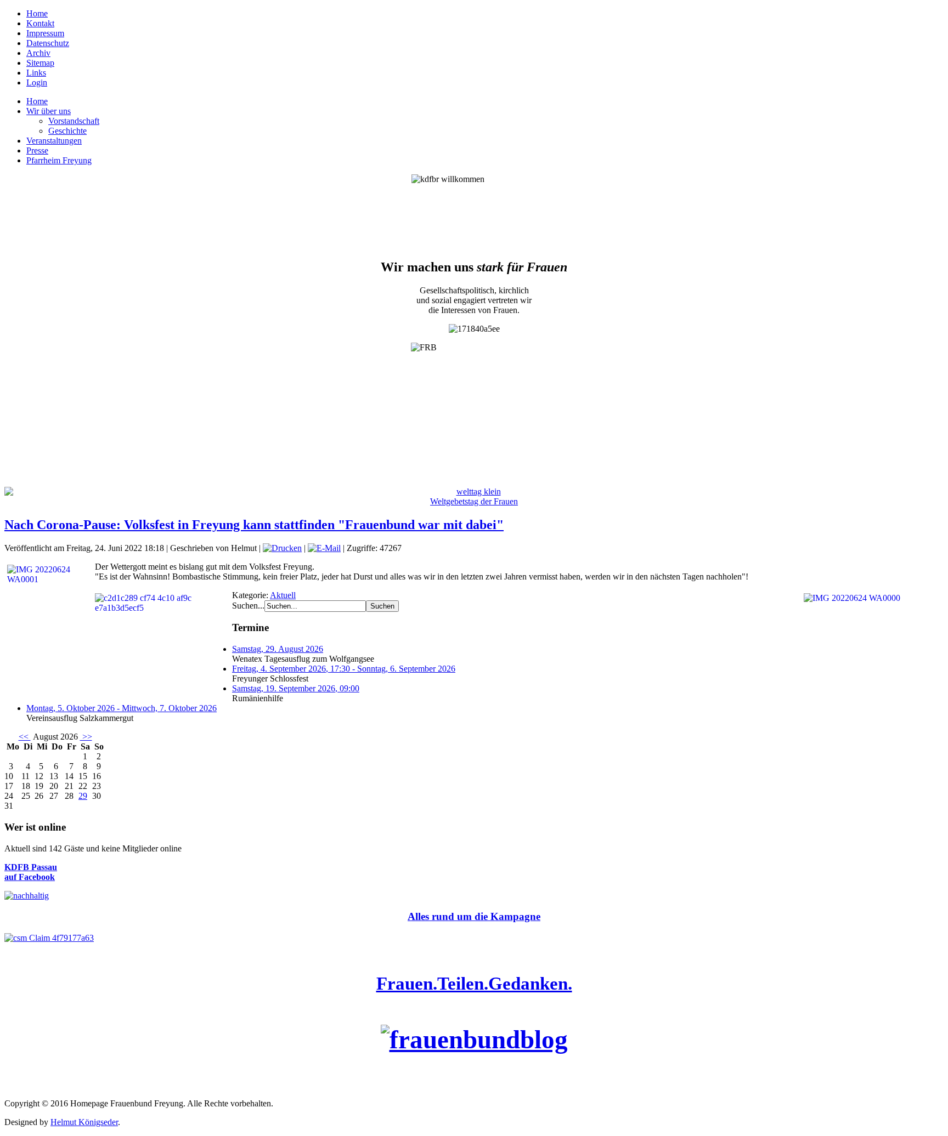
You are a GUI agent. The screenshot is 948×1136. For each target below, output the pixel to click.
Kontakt (40, 23)
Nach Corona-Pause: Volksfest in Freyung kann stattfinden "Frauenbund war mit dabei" (254, 525)
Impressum (45, 33)
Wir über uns (48, 111)
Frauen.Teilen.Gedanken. (474, 983)
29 (82, 795)
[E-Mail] (324, 548)
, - (343, 668)
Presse (37, 150)
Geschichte (67, 130)
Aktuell (283, 595)
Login (36, 82)
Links (36, 72)
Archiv (38, 53)
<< (25, 736)
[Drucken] (282, 548)
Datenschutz (47, 43)
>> (86, 736)
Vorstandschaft (73, 121)
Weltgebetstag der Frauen (474, 501)
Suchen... (248, 605)
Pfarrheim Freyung (59, 160)
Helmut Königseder (84, 1122)
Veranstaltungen (54, 140)
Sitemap (40, 62)
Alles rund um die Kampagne (474, 916)
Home (37, 13)
